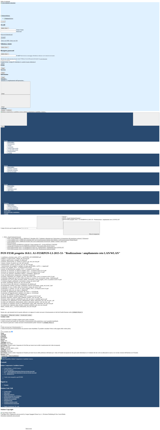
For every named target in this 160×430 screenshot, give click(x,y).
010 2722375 (9, 369)
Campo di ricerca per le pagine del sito (11, 228)
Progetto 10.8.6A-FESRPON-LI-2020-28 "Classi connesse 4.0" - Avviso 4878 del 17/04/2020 (32, 244)
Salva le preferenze (13, 356)
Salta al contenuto (5, 1)
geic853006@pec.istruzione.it (21, 372)
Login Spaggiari (43, 59)
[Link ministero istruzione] (8, 3)
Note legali (7, 393)
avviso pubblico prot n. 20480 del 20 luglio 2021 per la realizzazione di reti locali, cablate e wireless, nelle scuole (37, 241)
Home (64, 216)
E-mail (18, 55)
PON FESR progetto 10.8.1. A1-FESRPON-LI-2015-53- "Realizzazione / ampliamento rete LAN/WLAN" (35, 247)
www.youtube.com (6, 331)
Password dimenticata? (7, 34)
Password (19, 31)
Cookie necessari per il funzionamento (11, 327)
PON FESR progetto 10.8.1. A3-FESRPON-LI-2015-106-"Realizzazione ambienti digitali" (31, 249)
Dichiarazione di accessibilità (11, 397)
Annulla (3, 110)
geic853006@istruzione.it (21, 371)
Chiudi (2, 68)
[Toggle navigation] (14, 119)
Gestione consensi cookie (10, 402)
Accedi (3, 21)
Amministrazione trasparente (11, 403)
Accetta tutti (26, 315)
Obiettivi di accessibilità (10, 399)
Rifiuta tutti (14, 315)
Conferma (9, 110)
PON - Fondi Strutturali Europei (71, 218)
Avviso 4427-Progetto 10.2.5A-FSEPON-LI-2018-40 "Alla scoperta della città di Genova (31, 246)
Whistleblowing (8, 400)
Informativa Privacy (9, 394)
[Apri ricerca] (146, 119)
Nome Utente (20, 30)
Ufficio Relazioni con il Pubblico (12, 396)
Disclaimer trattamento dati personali (10, 415)
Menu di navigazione (94, 234)
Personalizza (4, 315)
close (2, 126)
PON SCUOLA (11, 243)
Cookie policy (7, 391)
